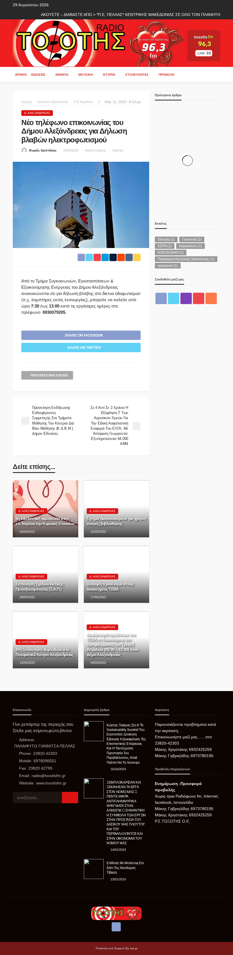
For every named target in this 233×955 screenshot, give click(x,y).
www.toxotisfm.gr (51, 783)
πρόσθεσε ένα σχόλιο (49, 375)
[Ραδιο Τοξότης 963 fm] (100, 42)
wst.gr (134, 948)
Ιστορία (109, 74)
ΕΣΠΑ (165, 246)
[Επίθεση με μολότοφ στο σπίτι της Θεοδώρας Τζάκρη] (94, 869)
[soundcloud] (211, 298)
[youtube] (198, 298)
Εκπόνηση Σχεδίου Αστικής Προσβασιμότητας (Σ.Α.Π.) (40, 586)
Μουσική (85, 74)
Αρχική (21, 74)
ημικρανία (168, 266)
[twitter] (173, 298)
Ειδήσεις (38, 74)
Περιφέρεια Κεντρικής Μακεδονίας (186, 259)
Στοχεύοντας (137, 74)
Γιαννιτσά (191, 239)
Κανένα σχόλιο (95, 150)
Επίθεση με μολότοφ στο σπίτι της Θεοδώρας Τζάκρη (125, 867)
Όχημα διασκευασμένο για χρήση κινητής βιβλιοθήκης (116, 521)
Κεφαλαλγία (190, 246)
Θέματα (61, 74)
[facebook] (161, 298)
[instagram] (186, 298)
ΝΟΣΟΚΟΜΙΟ (171, 253)
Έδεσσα (166, 239)
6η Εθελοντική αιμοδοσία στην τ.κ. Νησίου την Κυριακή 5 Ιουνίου (45, 521)
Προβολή (166, 74)
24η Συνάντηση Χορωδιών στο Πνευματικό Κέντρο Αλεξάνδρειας (44, 652)
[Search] (215, 74)
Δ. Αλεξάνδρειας (37, 112)
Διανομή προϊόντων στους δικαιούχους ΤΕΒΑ (110, 586)
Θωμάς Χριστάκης (43, 150)
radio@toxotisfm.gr (49, 775)
